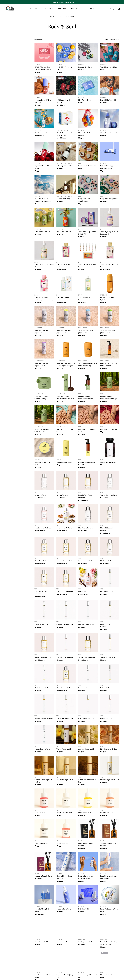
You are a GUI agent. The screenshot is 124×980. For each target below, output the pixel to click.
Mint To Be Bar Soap (107, 975)
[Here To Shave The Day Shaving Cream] (110, 927)
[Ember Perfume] (44, 480)
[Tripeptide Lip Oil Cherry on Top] (44, 151)
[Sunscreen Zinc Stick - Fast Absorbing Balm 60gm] (66, 348)
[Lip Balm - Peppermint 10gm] (66, 414)
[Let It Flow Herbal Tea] (44, 217)
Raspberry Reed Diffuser (43, 876)
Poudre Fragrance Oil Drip (109, 780)
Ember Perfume (40, 495)
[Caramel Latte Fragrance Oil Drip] (44, 765)
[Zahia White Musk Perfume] (66, 283)
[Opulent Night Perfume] (44, 642)
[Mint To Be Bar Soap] (110, 960)
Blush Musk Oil (39, 812)
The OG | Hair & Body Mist (109, 133)
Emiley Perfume (84, 591)
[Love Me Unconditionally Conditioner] (110, 861)
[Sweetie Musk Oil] (110, 798)
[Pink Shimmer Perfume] (44, 513)
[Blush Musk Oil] (44, 798)
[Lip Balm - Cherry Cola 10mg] (88, 414)
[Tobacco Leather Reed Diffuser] (110, 828)
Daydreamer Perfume (64, 528)
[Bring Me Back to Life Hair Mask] (110, 894)
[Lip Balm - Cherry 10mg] (110, 414)
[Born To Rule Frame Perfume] (88, 480)
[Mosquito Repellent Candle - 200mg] (44, 381)
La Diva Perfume (62, 495)
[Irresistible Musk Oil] (88, 798)
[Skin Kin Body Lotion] (44, 118)
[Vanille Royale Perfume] (88, 642)
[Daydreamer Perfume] (66, 513)
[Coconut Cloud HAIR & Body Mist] (44, 85)
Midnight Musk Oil (40, 843)
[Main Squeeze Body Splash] (110, 283)
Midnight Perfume (106, 591)
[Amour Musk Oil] (66, 828)
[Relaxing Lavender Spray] (66, 151)
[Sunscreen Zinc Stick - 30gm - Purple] (44, 348)
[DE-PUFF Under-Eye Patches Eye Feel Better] (44, 184)
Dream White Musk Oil (64, 812)
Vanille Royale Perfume (86, 657)
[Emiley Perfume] (88, 577)
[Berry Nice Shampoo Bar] (110, 184)
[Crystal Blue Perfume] (110, 447)
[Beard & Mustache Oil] (110, 85)
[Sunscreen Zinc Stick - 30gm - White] (44, 316)
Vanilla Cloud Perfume (64, 591)
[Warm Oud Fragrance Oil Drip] (88, 765)
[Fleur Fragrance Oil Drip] (110, 734)
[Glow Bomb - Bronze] (66, 927)
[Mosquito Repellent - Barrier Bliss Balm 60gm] (110, 381)
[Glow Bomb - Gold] (44, 927)
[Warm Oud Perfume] (44, 546)
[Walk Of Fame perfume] (110, 480)
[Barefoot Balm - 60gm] (66, 447)
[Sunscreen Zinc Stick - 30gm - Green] (110, 316)
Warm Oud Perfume (41, 561)
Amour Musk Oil (62, 843)
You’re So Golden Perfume (43, 718)
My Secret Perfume (107, 561)
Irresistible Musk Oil (85, 812)
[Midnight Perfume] (110, 577)
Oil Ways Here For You (86, 942)
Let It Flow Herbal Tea (42, 232)
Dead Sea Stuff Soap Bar (86, 166)
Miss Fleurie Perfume (85, 528)
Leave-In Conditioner (64, 909)
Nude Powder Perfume (42, 688)
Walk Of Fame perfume (108, 495)
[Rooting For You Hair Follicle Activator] (88, 861)
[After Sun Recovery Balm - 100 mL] (44, 447)
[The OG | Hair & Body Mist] (110, 118)
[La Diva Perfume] (66, 480)
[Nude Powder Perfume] (44, 673)
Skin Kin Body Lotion (41, 133)
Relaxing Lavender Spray (65, 166)
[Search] (110, 9)
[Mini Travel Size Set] (88, 85)
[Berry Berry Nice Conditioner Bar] (88, 184)
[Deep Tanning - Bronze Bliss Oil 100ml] (110, 348)
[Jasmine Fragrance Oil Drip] (88, 734)
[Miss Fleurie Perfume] (88, 513)
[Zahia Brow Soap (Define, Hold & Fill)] (88, 217)
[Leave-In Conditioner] (66, 894)
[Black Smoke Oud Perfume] (44, 577)
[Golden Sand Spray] (66, 184)
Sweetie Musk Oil (106, 812)
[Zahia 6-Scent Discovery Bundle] (88, 250)
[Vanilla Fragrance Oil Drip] (66, 734)
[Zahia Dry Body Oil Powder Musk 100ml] (44, 250)
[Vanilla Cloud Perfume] (66, 577)
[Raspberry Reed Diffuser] (44, 861)
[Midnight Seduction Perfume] (110, 513)
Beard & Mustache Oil (108, 100)
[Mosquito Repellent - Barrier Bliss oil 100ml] (88, 381)
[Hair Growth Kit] (88, 894)
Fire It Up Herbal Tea (63, 232)
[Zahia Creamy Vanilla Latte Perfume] (110, 250)
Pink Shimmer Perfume (42, 528)
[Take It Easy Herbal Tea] (110, 52)
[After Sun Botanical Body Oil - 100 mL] (88, 447)
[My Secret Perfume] (110, 546)
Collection (60, 16)
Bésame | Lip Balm (85, 67)
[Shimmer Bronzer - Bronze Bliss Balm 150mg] (88, 348)
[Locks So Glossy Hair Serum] (44, 894)
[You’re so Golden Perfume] (66, 546)
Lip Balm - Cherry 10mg (108, 429)
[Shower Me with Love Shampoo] (66, 861)
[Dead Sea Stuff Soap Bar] (88, 151)
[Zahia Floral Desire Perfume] (66, 250)
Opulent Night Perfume (42, 657)
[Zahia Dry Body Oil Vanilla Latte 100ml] (110, 217)
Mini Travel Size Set (85, 100)
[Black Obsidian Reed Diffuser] (88, 828)
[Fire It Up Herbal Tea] (66, 217)
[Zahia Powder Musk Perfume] (88, 283)
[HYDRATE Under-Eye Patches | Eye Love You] (44, 52)
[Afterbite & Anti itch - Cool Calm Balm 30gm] (44, 414)
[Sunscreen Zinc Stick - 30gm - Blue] (88, 316)
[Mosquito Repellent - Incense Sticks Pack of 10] (66, 381)
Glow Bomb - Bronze (63, 942)
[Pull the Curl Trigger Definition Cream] (110, 151)
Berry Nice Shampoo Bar (109, 199)
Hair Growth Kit (83, 909)
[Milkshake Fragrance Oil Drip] (66, 765)
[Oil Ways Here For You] (88, 927)
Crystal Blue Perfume (108, 462)
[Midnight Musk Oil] (44, 828)
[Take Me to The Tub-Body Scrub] (44, 960)
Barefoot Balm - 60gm (64, 462)
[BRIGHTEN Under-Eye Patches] (66, 52)
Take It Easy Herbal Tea (108, 67)
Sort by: (106, 40)
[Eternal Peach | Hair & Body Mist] (88, 118)
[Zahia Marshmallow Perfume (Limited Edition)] (44, 283)
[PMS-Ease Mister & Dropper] (66, 85)
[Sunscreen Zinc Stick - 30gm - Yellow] (66, 316)
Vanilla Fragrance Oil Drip (65, 749)
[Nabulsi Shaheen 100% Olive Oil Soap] (66, 118)
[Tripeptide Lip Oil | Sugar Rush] (66, 960)
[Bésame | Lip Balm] (88, 52)
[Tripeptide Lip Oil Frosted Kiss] (88, 960)
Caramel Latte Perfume (86, 561)
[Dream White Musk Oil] (66, 798)
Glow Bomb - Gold (41, 942)
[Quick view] (51, 47)
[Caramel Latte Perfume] (88, 546)
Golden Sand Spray (63, 199)
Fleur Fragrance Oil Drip (108, 749)
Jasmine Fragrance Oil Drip (87, 749)
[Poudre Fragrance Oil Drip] (110, 765)
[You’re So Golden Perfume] (44, 704)
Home (52, 16)
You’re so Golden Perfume (65, 561)
